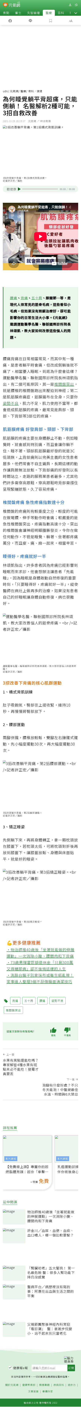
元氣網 (14, 91)
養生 (18, 12)
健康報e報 (20, 1368)
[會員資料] (70, 5)
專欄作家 (47, 1391)
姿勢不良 (11, 403)
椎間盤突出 (64, 384)
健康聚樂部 (28, 1385)
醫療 (49, 12)
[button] (75, 12)
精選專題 (44, 1385)
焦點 (6, 12)
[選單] (76, 5)
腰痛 (13, 297)
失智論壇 (33, 12)
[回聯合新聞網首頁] (5, 5)
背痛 (24, 297)
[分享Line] (30, 20)
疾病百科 (58, 1385)
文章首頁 (33, 1391)
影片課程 (11, 1158)
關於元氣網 (11, 1385)
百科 (61, 12)
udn (5, 91)
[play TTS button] (19, 189)
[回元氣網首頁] (14, 5)
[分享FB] (10, 20)
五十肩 (36, 297)
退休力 (72, 1385)
